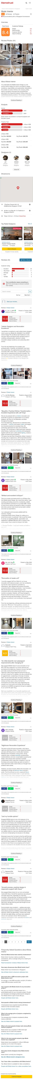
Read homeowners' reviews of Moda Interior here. (14, 963)
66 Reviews (9, 14)
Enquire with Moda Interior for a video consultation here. (16, 1066)
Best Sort (27, 295)
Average (6, 272)
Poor (5, 274)
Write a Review (26, 260)
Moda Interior (10, 308)
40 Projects (16, 14)
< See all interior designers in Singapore (10, 8)
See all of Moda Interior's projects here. (11, 1021)
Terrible (6, 276)
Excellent (6, 269)
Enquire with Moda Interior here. (10, 998)
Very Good (6, 271)
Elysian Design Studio (8, 244)
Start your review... (12, 301)
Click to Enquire (12, 249)
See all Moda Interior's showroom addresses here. (14, 972)
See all (30, 224)
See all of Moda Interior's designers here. (13, 1057)
